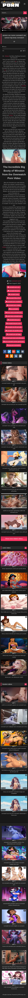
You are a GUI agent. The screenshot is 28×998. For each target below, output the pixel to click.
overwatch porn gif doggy (14, 334)
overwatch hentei (14, 294)
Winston (7, 56)
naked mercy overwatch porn (14, 316)
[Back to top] (23, 993)
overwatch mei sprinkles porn (14, 330)
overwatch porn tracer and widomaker (14, 338)
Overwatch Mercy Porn (14, 298)
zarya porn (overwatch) (14, 345)
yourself (24, 85)
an (15, 61)
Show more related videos (14, 538)
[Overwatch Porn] (11, 4)
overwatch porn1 (16, 281)
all (5, 70)
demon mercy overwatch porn (14, 312)
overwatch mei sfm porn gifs (14, 327)
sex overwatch (14, 308)
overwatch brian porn (14, 319)
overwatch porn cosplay (14, 305)
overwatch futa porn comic (14, 323)
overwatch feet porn (14, 290)
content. (11, 115)
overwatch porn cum (14, 287)
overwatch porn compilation (14, 301)
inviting (4, 247)
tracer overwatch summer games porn (14, 341)
